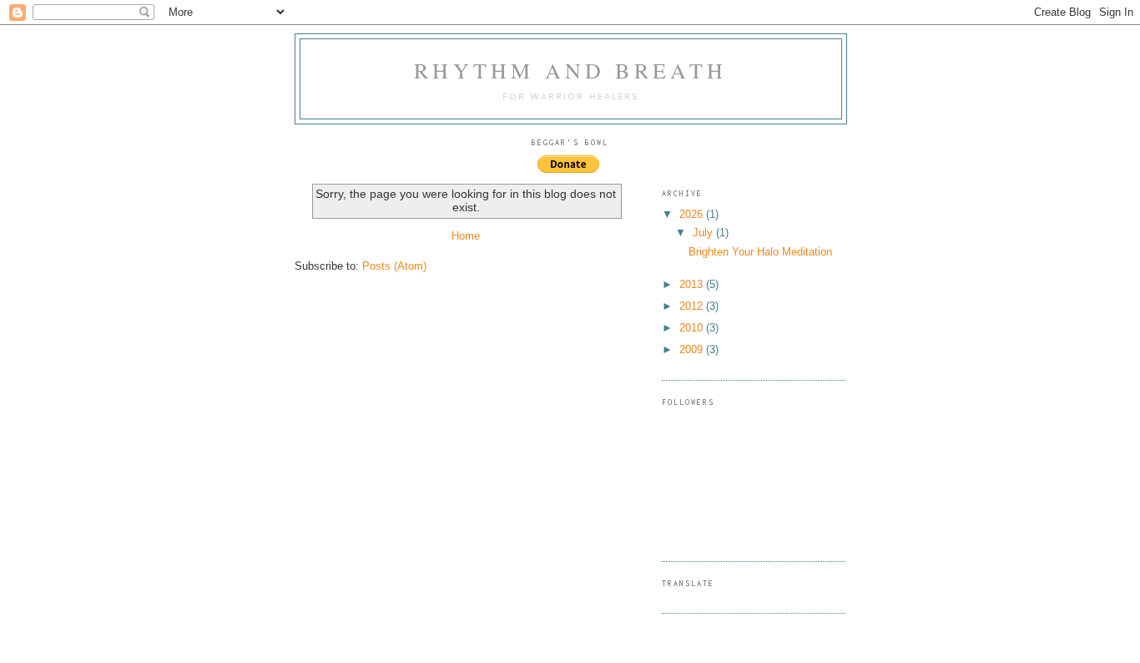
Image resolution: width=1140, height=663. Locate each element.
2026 (692, 214)
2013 (692, 284)
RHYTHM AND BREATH (570, 70)
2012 (692, 306)
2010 (692, 327)
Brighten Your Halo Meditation (760, 251)
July (704, 232)
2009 (692, 349)
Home (465, 236)
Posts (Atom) (394, 266)
